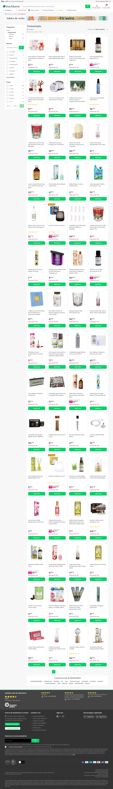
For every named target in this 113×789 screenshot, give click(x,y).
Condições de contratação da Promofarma (96, 772)
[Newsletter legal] (6, 747)
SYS (62, 681)
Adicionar (36, 71)
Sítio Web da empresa (39, 730)
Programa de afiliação (39, 723)
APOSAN (71, 683)
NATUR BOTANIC (79, 683)
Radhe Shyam (48, 681)
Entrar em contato (12, 724)
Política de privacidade (102, 770)
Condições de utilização (101, 771)
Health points (36, 728)
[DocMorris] (11, 6)
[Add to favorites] (45, 35)
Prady (66, 681)
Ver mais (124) (10, 77)
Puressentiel (85, 681)
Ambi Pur (87, 683)
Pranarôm (100, 681)
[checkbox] (15, 52)
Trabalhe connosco (38, 721)
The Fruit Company (75, 681)
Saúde (15, 14)
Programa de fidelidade (101, 777)
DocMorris (9, 14)
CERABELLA (56, 681)
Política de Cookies (103, 774)
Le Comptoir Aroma (50, 683)
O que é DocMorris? (38, 716)
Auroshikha (93, 681)
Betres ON (64, 683)
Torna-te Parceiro (38, 725)
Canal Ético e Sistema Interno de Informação (96, 775)
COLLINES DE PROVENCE (36, 681)
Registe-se (35, 740)
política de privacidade (16, 747)
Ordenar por (91, 29)
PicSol (58, 683)
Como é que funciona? (39, 718)
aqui (73, 754)
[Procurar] (87, 6)
